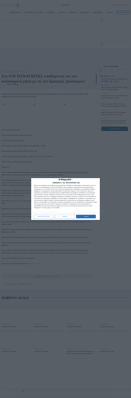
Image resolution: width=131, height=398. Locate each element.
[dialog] (65, 199)
